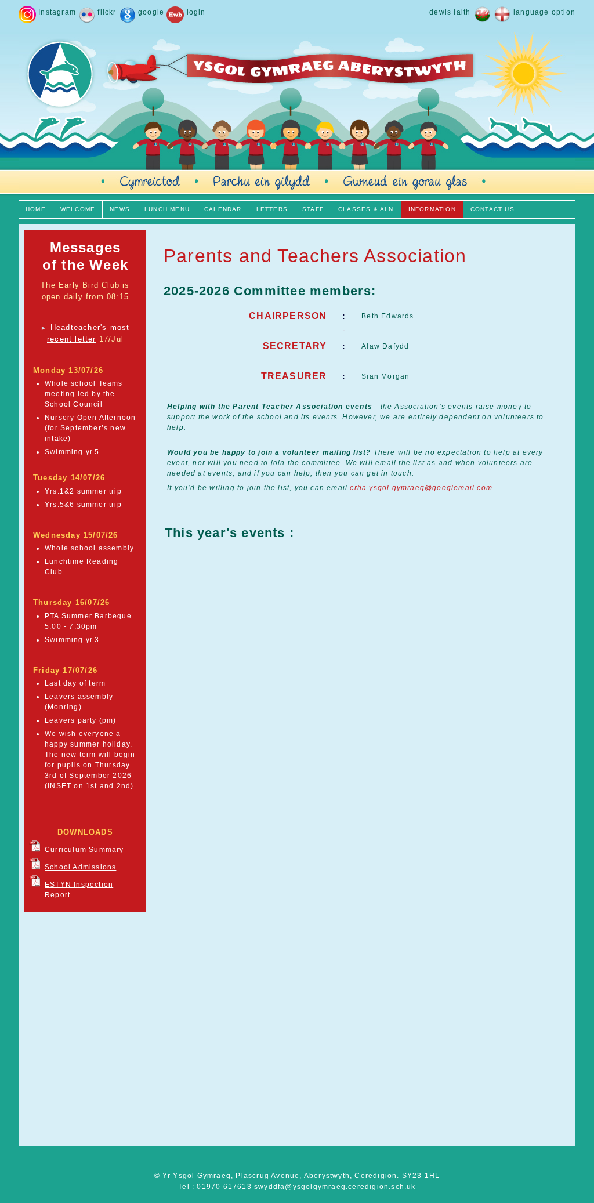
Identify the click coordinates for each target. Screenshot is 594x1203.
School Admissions (80, 867)
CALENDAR (223, 209)
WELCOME (77, 209)
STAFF (313, 209)
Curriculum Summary (84, 850)
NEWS (120, 209)
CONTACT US (492, 209)
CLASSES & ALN (366, 209)
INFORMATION (432, 209)
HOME (36, 209)
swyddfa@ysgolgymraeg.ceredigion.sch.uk (335, 1187)
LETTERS (272, 209)
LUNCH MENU (167, 209)
